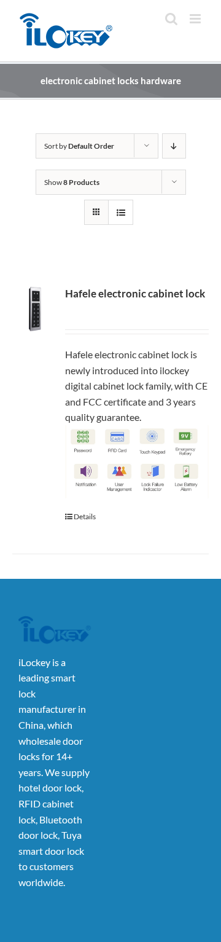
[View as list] (121, 212)
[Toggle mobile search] (171, 18)
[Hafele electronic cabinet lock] (35, 309)
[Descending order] (174, 146)
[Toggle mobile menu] (196, 18)
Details (85, 516)
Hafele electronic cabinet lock (135, 294)
